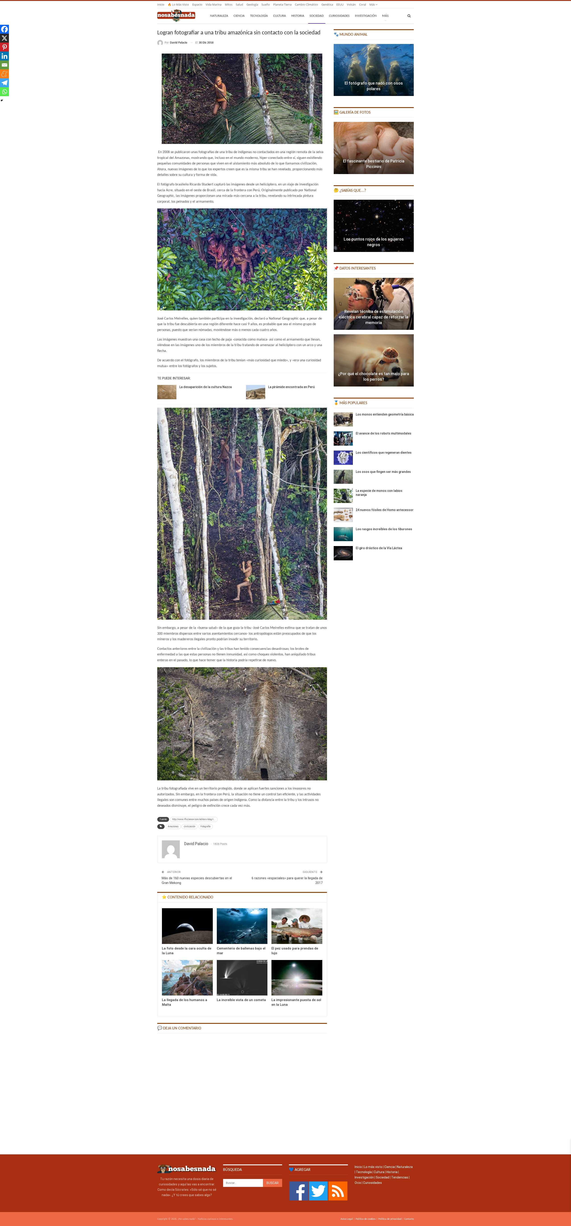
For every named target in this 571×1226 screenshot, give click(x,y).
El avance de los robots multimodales (383, 433)
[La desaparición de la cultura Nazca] (166, 392)
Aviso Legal (347, 1219)
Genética (327, 4)
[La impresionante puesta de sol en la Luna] (296, 977)
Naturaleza (219, 16)
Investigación (366, 16)
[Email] (4, 64)
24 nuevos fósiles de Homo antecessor (385, 510)
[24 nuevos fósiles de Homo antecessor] (343, 515)
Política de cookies (366, 1219)
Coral (362, 4)
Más (372, 4)
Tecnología (259, 16)
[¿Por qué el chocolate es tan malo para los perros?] (373, 360)
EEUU (339, 4)
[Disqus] (242, 1093)
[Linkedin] (4, 56)
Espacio (197, 4)
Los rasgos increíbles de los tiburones (384, 529)
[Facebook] (4, 29)
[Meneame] (4, 73)
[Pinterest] (4, 47)
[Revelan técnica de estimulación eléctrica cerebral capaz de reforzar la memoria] (373, 304)
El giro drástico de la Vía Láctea (379, 548)
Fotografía (206, 826)
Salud (239, 4)
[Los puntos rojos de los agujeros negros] (373, 225)
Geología (252, 4)
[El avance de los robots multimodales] (343, 438)
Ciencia (239, 16)
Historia (297, 16)
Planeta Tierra (282, 4)
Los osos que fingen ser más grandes (383, 472)
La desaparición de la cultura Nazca (205, 387)
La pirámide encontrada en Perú (291, 387)
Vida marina (213, 4)
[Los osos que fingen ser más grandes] (343, 477)
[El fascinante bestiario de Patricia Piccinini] (373, 148)
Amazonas (173, 826)
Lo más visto (373, 1167)
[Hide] (2, 100)
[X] (4, 38)
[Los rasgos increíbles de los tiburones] (343, 534)
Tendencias (399, 1177)
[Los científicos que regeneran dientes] (343, 458)
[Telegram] (4, 82)
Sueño (265, 4)
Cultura (279, 16)
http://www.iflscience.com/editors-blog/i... (193, 819)
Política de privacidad (389, 1219)
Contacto (409, 1219)
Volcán (351, 4)
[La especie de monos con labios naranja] (343, 496)
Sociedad (317, 16)
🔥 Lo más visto (178, 4)
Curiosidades (339, 16)
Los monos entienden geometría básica (385, 414)
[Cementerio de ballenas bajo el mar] (242, 926)
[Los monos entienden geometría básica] (343, 419)
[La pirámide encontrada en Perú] (255, 392)
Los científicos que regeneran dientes (384, 452)
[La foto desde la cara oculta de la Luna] (187, 926)
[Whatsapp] (4, 91)
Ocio (358, 1182)
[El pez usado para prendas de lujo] (296, 926)
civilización (189, 826)
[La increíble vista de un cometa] (242, 977)
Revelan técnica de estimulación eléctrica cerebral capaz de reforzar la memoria (373, 317)
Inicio (160, 4)
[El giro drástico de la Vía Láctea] (343, 553)
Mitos (228, 4)
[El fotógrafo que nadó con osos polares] (373, 70)
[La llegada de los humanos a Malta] (187, 977)
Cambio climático (306, 4)
